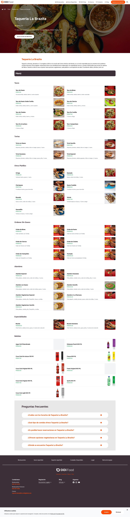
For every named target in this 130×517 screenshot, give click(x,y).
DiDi (5, 9)
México (69, 474)
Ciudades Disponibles (76, 460)
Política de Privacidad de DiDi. (57, 513)
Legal (92, 460)
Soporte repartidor (56, 460)
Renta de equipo (107, 460)
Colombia (58, 474)
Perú (73, 474)
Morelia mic (15, 9)
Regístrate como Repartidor (118, 2)
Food (9, 9)
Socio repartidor (38, 460)
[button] (118, 2)
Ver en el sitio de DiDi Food (24, 36)
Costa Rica (63, 474)
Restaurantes (22, 460)
